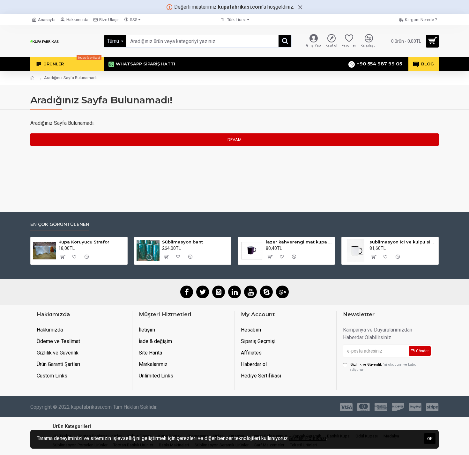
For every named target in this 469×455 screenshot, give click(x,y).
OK (430, 438)
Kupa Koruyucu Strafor (83, 241)
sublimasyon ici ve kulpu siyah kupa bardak (402, 241)
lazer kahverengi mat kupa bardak (299, 241)
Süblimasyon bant (182, 241)
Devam (234, 139)
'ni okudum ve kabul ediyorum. (383, 367)
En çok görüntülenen (59, 224)
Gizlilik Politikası (307, 438)
